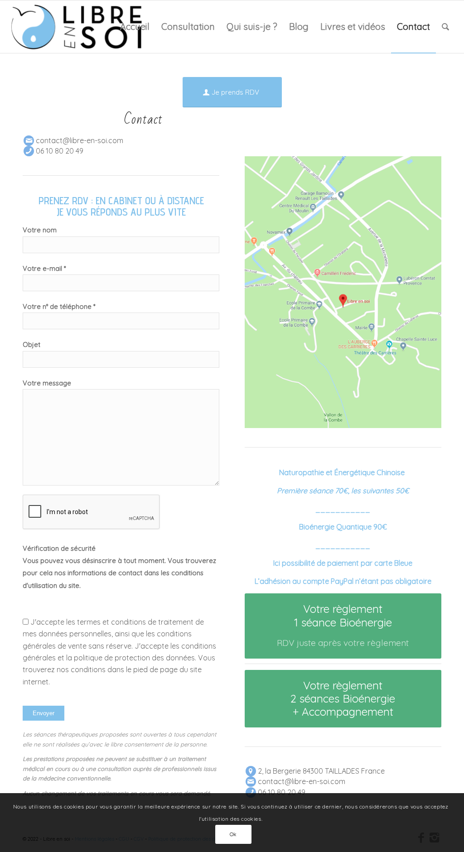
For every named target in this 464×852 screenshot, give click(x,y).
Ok (233, 834)
